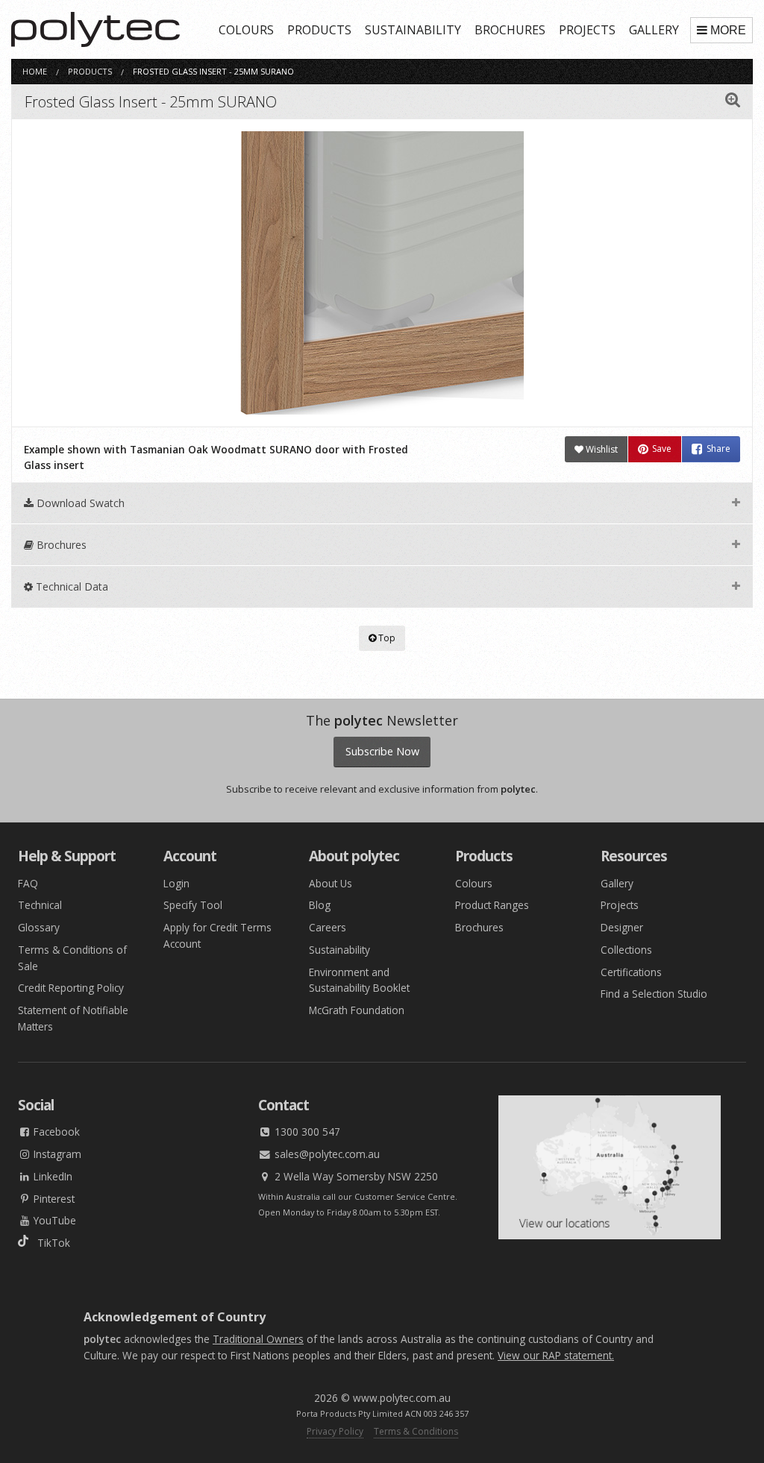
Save (661, 449)
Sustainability (339, 950)
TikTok (49, 1243)
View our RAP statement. (556, 1355)
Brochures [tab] (60, 545)
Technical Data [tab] (70, 586)
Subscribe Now (382, 751)
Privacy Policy (335, 1431)
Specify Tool (192, 905)
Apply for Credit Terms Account (217, 935)
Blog (320, 905)
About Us (330, 883)
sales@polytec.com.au (326, 1154)
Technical (40, 905)
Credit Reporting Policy (71, 988)
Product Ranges (492, 905)
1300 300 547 (306, 1131)
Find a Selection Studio (654, 994)
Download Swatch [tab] (79, 503)
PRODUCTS (319, 30)
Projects (620, 905)
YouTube (53, 1220)
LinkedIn (51, 1176)
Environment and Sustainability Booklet (359, 980)
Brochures (479, 927)
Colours (473, 883)
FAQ (28, 883)
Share (718, 449)
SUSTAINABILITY (413, 30)
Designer (622, 927)
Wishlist (600, 449)
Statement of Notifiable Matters (73, 1018)
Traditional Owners (258, 1339)
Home (34, 71)
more (728, 30)
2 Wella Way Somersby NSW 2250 (355, 1176)
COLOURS (246, 30)
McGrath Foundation (356, 1010)
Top (385, 638)
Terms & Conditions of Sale (72, 958)
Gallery (617, 883)
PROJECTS (587, 30)
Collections (626, 950)
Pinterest (53, 1199)
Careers (327, 927)
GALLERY (654, 30)
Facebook (55, 1131)
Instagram (56, 1154)
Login (176, 883)
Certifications (631, 972)
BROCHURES (510, 30)
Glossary (39, 927)
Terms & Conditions (416, 1431)
